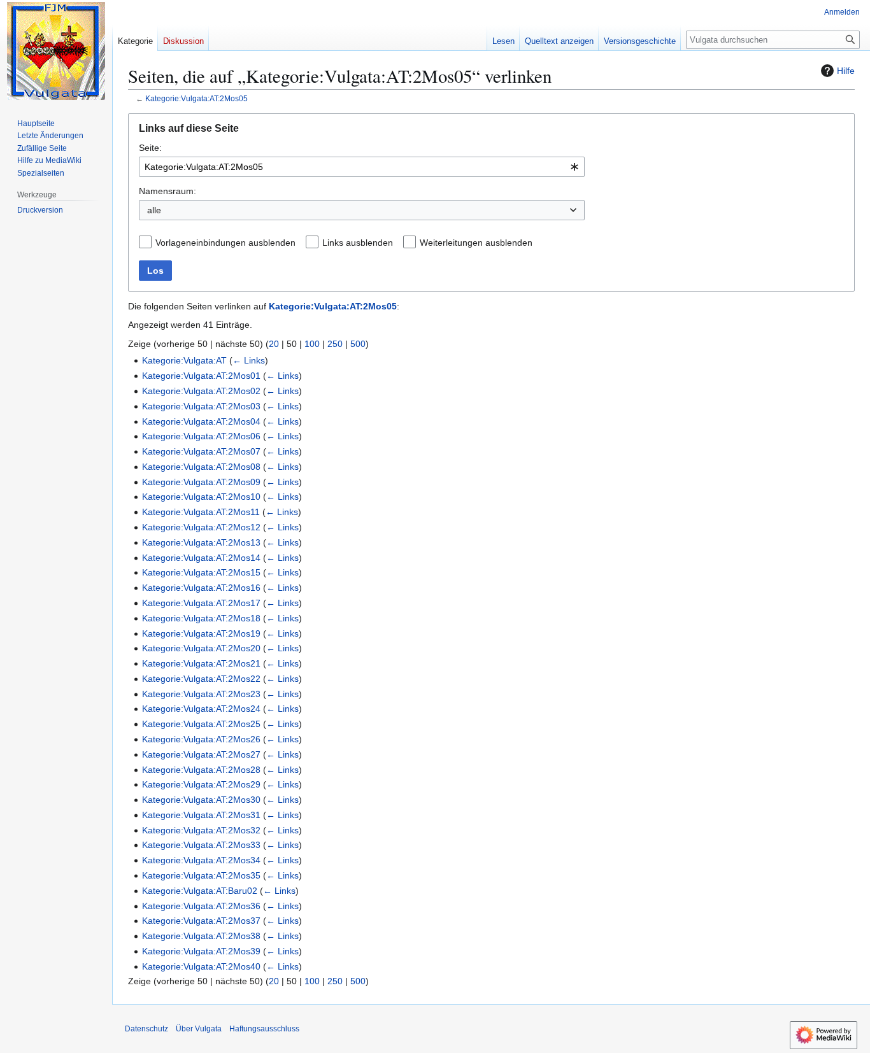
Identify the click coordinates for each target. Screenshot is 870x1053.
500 (358, 344)
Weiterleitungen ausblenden (476, 242)
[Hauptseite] (56, 51)
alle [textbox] (154, 210)
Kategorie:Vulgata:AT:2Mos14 (201, 558)
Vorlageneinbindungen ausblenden (225, 242)
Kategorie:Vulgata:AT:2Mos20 (201, 648)
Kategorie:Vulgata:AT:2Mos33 (201, 845)
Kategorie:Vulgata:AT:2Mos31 (201, 815)
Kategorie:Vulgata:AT (184, 360)
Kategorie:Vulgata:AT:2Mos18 (201, 618)
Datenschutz (146, 1028)
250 (335, 344)
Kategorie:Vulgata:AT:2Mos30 (201, 800)
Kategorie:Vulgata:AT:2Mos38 (201, 936)
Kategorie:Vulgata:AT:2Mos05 (196, 98)
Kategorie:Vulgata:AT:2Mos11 (201, 512)
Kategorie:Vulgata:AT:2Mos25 (201, 724)
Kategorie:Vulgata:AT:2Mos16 (201, 588)
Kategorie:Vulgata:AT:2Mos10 (201, 496)
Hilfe (846, 71)
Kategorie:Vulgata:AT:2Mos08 (201, 467)
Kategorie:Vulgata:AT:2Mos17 (201, 603)
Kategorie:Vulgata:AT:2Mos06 (201, 436)
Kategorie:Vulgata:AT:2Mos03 (201, 406)
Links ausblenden (357, 242)
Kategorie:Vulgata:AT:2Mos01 (201, 376)
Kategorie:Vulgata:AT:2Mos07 (201, 451)
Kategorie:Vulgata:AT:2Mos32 (201, 830)
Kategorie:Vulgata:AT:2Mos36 (201, 906)
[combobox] (362, 167)
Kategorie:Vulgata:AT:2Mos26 (201, 739)
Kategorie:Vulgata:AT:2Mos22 (201, 679)
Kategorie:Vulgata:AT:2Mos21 (201, 663)
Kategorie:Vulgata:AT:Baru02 (199, 891)
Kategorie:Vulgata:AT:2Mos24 (201, 708)
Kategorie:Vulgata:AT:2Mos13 (201, 542)
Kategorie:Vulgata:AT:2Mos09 (201, 482)
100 (312, 344)
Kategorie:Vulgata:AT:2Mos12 (201, 527)
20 (274, 344)
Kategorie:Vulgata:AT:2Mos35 (201, 875)
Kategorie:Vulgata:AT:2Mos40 (201, 966)
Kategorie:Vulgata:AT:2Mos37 (201, 920)
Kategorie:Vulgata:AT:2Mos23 (201, 694)
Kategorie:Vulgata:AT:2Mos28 (201, 770)
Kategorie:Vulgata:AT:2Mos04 (201, 421)
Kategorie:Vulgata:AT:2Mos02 (201, 391)
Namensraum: (167, 191)
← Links (248, 360)
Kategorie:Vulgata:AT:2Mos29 (201, 784)
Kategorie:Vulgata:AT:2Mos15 (201, 572)
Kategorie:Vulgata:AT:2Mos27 (201, 754)
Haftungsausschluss (264, 1028)
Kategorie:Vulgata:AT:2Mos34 (201, 860)
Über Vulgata (199, 1028)
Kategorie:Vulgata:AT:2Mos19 (201, 633)
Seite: (150, 148)
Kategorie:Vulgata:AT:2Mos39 (201, 951)
